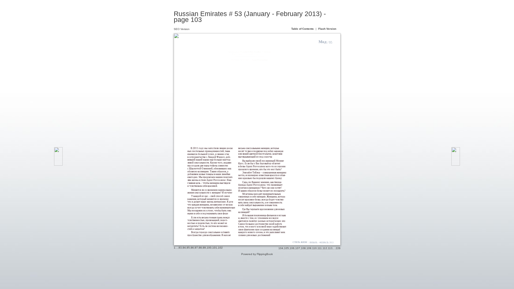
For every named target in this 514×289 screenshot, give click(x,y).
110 (314, 248)
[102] (58, 156)
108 (303, 248)
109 (309, 248)
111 (320, 248)
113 (330, 248)
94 (184, 247)
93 (180, 247)
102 (220, 247)
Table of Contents (303, 28)
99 (204, 247)
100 (209, 247)
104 (280, 248)
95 (188, 247)
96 (192, 247)
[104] (456, 156)
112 (325, 248)
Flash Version (327, 28)
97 (196, 247)
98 (200, 247)
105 (286, 248)
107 (297, 248)
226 (338, 248)
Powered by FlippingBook (257, 254)
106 (292, 248)
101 (214, 247)
